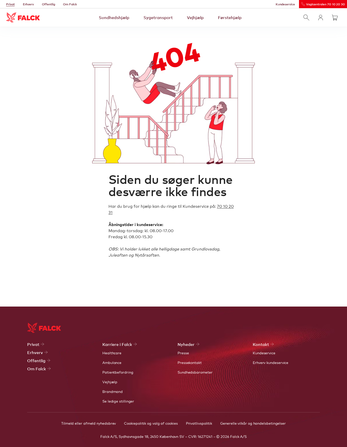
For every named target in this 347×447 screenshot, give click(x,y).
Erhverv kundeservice (270, 362)
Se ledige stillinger (118, 401)
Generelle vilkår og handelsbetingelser (253, 423)
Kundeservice (285, 4)
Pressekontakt (190, 362)
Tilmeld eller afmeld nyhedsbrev (88, 423)
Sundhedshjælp (114, 17)
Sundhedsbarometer (195, 372)
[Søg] (306, 17)
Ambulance (111, 362)
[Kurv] (335, 17)
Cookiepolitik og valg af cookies (151, 423)
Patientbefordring (117, 372)
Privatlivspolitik (199, 423)
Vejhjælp (195, 17)
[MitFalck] (320, 17)
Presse (183, 352)
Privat (10, 4)
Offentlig (48, 4)
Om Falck (70, 4)
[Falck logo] (44, 328)
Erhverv (28, 4)
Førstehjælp (230, 17)
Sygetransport (158, 17)
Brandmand (112, 391)
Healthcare (111, 352)
